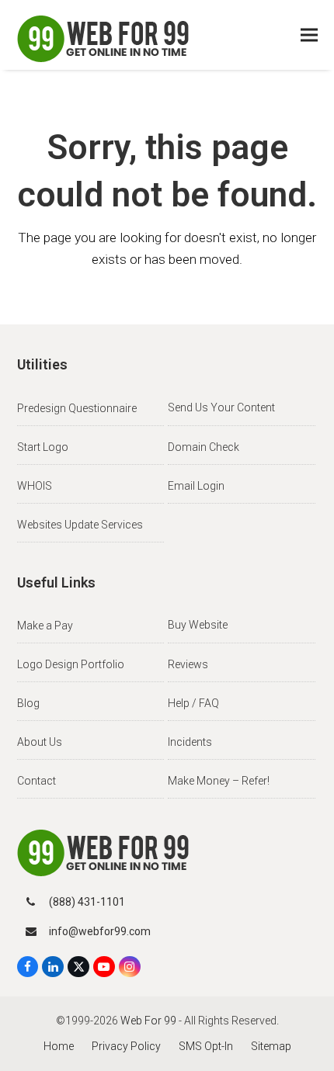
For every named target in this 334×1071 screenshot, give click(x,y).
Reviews (188, 664)
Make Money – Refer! (219, 781)
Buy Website (198, 625)
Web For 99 (148, 1020)
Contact (36, 781)
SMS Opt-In (206, 1046)
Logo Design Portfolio (70, 664)
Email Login (196, 486)
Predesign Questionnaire (77, 408)
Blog (28, 703)
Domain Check (203, 447)
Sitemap (271, 1046)
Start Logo (42, 447)
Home (58, 1046)
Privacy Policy (126, 1046)
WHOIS (34, 486)
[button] (309, 35)
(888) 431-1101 (87, 902)
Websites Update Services (80, 524)
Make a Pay (45, 625)
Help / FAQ (193, 703)
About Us (39, 742)
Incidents (190, 742)
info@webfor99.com (100, 931)
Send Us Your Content (221, 407)
